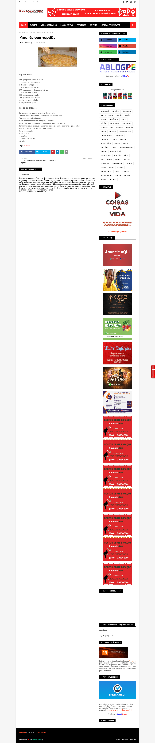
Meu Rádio (117, 155)
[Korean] (110, 95)
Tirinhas (118, 175)
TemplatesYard (37, 740)
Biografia (119, 115)
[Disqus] (57, 278)
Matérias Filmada (115, 151)
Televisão (125, 171)
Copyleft (22, 732)
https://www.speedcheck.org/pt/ (119, 710)
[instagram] (131, 2)
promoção (127, 159)
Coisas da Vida (41, 732)
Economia (119, 127)
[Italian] (125, 99)
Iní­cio (21, 2)
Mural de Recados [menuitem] (49, 25)
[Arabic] (105, 95)
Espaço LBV (105, 139)
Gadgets (117, 143)
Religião (103, 167)
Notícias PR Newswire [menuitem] (110, 25)
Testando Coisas (106, 175)
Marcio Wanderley (25, 43)
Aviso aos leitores (107, 115)
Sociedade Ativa (106, 171)
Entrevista (112, 131)
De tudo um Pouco (107, 127)
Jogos (114, 147)
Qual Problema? (117, 163)
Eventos (123, 139)
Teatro (117, 171)
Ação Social (105, 111)
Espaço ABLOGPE (125, 131)
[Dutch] (130, 99)
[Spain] (120, 99)
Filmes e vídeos (106, 143)
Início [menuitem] (23, 25)
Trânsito (127, 175)
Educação (129, 127)
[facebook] (123, 2)
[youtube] (127, 46)
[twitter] (127, 2)
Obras (126, 155)
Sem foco (120, 167)
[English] (105, 99)
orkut (102, 159)
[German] (115, 99)
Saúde (111, 167)
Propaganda (105, 163)
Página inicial (23, 32)
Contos (123, 119)
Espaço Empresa (106, 135)
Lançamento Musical (126, 147)
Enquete (103, 131)
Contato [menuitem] (93, 25)
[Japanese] (115, 95)
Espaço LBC (119, 135)
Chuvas (103, 119)
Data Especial (126, 123)
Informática (104, 147)
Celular (127, 115)
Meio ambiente (106, 155)
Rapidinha (129, 163)
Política (117, 159)
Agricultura (115, 111)
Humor (125, 143)
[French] (110, 99)
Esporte (114, 139)
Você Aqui (112, 179)
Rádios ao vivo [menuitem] (66, 25)
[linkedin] (127, 52)
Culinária (32, 32)
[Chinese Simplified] (120, 95)
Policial (109, 159)
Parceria (28, 2)
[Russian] (125, 95)
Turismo (103, 179)
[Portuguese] (130, 95)
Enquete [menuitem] (33, 25)
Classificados (113, 119)
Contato (36, 2)
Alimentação (127, 111)
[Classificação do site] (113, 657)
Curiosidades (114, 123)
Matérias (104, 151)
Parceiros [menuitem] (81, 25)
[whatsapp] (135, 2)
